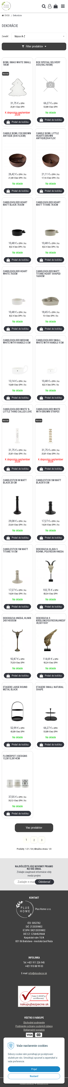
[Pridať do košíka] (17, 121)
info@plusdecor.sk (37, 973)
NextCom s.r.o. (42, 1083)
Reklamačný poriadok (34, 1029)
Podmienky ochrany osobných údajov (34, 1026)
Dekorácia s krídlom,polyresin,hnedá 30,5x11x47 (50, 620)
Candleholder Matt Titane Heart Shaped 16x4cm (48, 273)
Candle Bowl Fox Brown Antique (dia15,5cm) (17, 134)
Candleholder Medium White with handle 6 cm (17, 341)
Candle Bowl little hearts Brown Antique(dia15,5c (47, 135)
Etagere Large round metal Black (15, 688)
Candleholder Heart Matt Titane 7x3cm (48, 203)
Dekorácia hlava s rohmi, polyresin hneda (50, 550)
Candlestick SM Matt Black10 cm (48, 481)
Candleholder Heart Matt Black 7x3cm (15, 203)
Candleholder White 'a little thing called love (17, 410)
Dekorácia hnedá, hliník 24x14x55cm (17, 619)
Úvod (7, 15)
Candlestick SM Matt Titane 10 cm (15, 550)
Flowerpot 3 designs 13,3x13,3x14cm (15, 757)
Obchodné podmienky (34, 1022)
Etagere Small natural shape (50, 688)
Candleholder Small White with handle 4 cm (50, 341)
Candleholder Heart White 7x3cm (15, 272)
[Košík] (55, 6)
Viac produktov (34, 827)
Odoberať (44, 881)
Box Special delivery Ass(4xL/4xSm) (48, 63)
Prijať (34, 1069)
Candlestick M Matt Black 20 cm (15, 481)
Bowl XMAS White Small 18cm (17, 63)
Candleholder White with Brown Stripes (48, 410)
